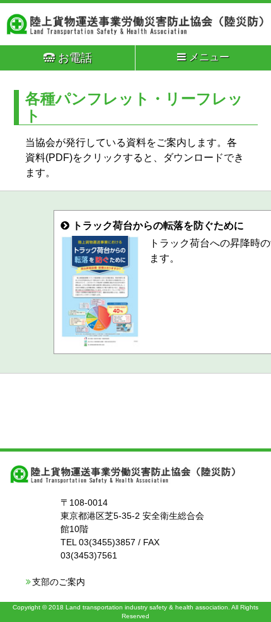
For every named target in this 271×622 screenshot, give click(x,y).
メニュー (209, 57)
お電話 (75, 58)
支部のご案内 (58, 582)
